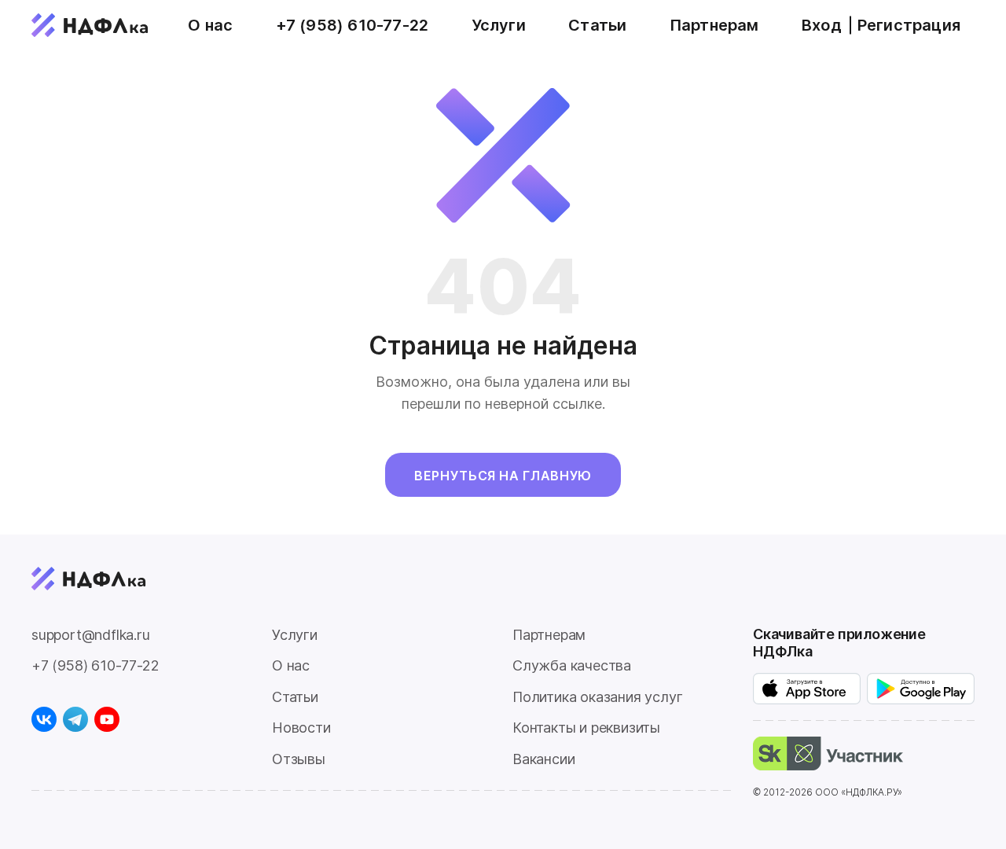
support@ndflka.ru (90, 635)
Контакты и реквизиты (586, 727)
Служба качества (571, 665)
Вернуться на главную (503, 475)
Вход (822, 25)
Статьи (597, 25)
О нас (210, 25)
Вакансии (543, 759)
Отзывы (298, 759)
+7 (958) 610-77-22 (352, 25)
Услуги (499, 25)
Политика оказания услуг (597, 697)
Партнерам (714, 25)
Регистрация (908, 25)
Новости (301, 727)
